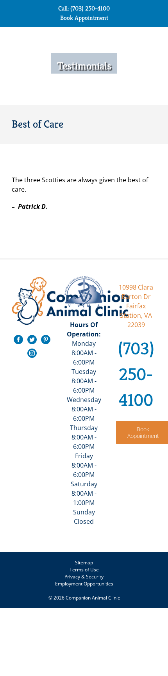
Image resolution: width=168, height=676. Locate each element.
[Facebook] (18, 339)
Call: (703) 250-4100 (84, 8)
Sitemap (84, 562)
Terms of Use (84, 569)
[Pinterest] (45, 339)
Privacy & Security (84, 576)
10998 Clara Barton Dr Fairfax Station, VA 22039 (136, 306)
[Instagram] (32, 353)
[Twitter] (32, 339)
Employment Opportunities (84, 583)
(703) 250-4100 (136, 374)
